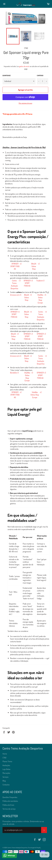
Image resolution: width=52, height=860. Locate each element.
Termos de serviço (9, 809)
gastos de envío (24, 66)
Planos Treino (7, 761)
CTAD (4, 757)
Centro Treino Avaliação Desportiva (17, 848)
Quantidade (7, 75)
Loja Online (6, 769)
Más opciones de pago (25, 103)
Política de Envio (8, 805)
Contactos (6, 784)
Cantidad (40, 75)
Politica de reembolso (10, 801)
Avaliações (6, 765)
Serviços (5, 777)
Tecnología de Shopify (34, 848)
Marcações (6, 773)
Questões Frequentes (10, 797)
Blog (4, 781)
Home (5, 754)
